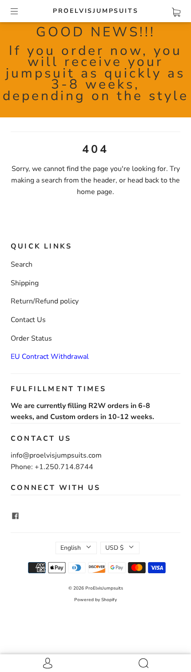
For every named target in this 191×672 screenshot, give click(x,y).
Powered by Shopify (95, 600)
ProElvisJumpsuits (96, 11)
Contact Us (28, 320)
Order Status (31, 338)
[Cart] (176, 11)
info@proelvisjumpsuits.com (56, 455)
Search (21, 264)
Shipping (25, 283)
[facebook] (15, 515)
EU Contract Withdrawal (50, 356)
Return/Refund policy (45, 301)
